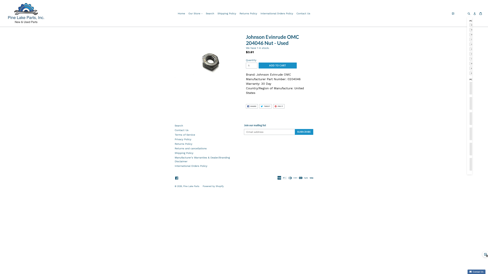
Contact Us (303, 13)
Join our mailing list (255, 125)
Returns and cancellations (191, 148)
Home (181, 13)
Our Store (196, 13)
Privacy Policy (183, 139)
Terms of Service (185, 134)
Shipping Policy (227, 13)
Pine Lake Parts (191, 186)
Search (210, 13)
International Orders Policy (277, 13)
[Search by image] (453, 13)
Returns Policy (248, 13)
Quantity (251, 60)
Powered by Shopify (213, 186)
